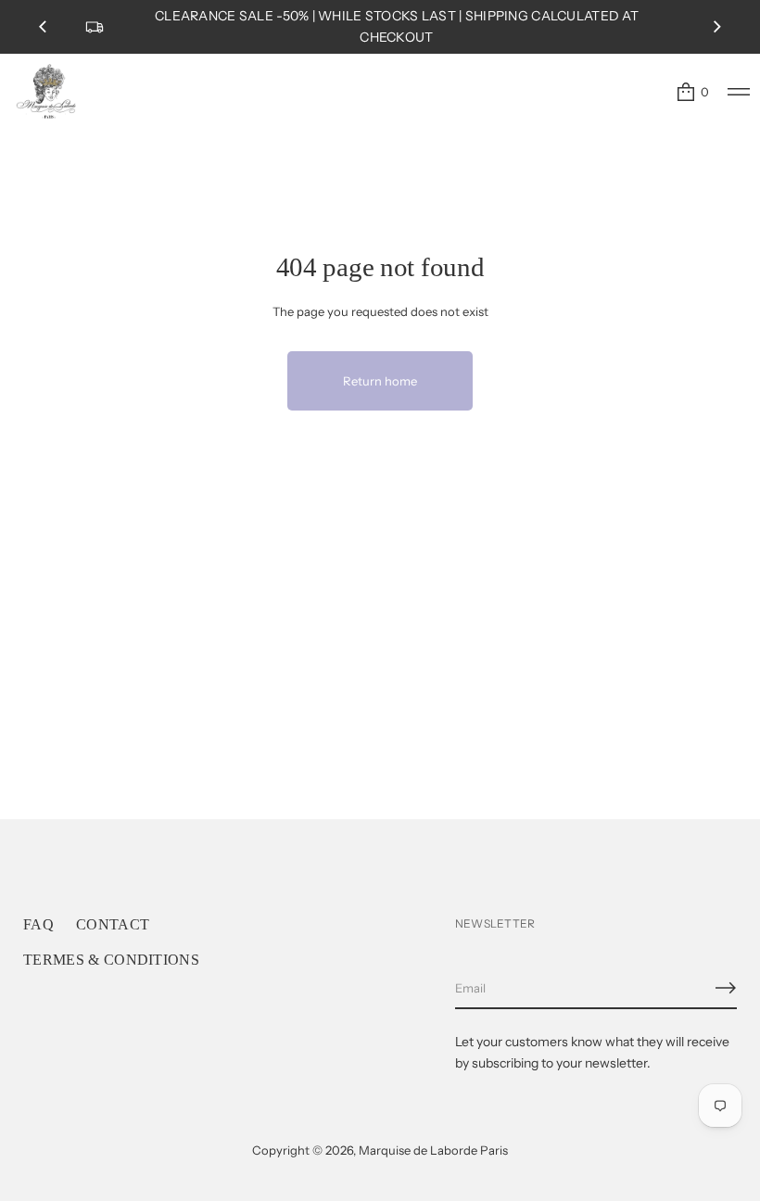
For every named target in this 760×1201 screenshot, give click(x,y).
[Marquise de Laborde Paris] (46, 92)
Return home (380, 380)
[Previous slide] (42, 26)
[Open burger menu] (739, 91)
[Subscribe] (726, 988)
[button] (691, 91)
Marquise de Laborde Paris (433, 1150)
